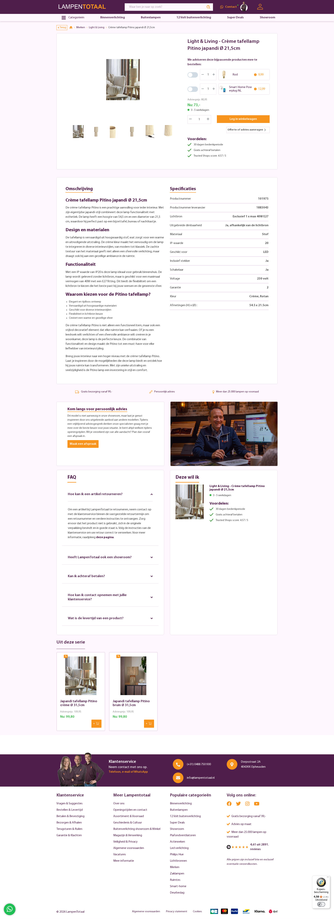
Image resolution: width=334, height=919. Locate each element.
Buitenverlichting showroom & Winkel (136, 829)
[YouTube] (256, 804)
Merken (174, 867)
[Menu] (327, 878)
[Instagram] (247, 804)
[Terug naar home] (72, 27)
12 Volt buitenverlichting (185, 816)
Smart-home (178, 886)
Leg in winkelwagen (243, 119)
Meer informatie (123, 860)
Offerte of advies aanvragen (245, 129)
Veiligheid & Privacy (125, 841)
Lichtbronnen (178, 860)
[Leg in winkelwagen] (96, 724)
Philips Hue (177, 854)
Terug (63, 27)
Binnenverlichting (181, 803)
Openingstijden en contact (130, 809)
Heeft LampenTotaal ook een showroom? (100, 557)
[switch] (321, 904)
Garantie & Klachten (69, 835)
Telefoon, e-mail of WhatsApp (128, 772)
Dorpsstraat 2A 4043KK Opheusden (253, 764)
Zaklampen (177, 873)
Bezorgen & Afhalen (69, 822)
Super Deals (177, 822)
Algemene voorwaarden (128, 848)
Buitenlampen (179, 809)
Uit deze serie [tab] (70, 642)
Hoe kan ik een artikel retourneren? (95, 494)
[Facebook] (229, 804)
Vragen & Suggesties (69, 803)
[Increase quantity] (208, 119)
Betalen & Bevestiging (70, 816)
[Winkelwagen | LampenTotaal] (272, 7)
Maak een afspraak (83, 444)
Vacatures (119, 854)
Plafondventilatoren (183, 835)
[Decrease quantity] (190, 119)
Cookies (197, 911)
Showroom (177, 829)
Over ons (118, 803)
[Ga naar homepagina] (87, 6)
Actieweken (177, 841)
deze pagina (105, 537)
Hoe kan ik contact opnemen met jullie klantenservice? (97, 597)
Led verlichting (179, 848)
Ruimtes (175, 880)
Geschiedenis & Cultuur (127, 822)
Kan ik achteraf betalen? (86, 576)
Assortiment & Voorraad (128, 816)
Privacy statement (176, 911)
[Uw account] (260, 6)
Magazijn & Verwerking (127, 835)
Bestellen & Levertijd (69, 809)
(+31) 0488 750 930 (199, 764)
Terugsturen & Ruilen (69, 829)
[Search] (208, 7)
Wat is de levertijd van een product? (96, 618)
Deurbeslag (177, 892)
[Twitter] (238, 804)
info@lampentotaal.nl (201, 777)
